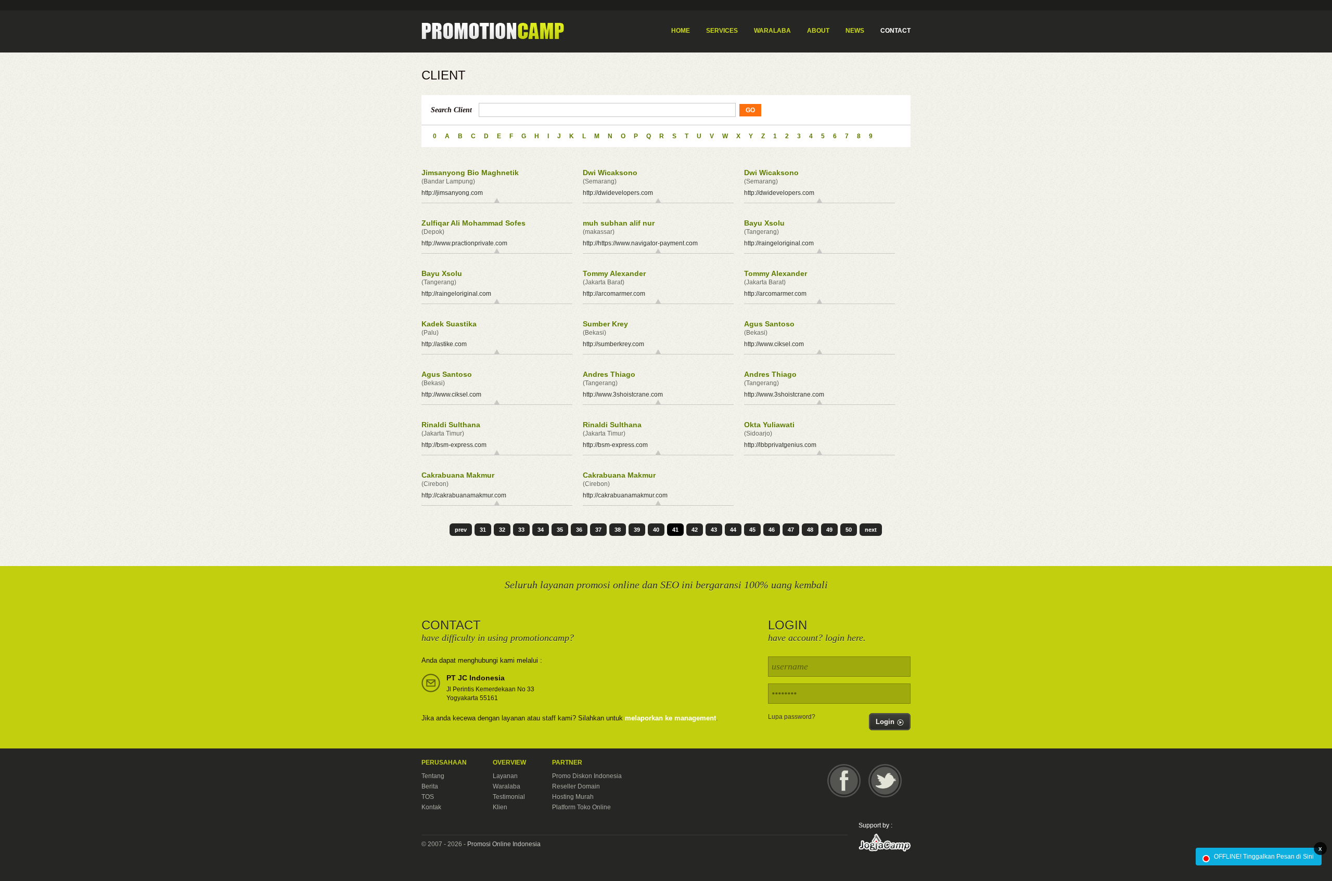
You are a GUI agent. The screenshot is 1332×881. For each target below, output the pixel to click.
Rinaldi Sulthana (450, 424)
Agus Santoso (769, 324)
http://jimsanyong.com (452, 192)
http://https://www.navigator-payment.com (640, 243)
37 (598, 530)
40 (656, 530)
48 (810, 530)
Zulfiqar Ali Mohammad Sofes (473, 223)
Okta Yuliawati (769, 424)
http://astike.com (444, 344)
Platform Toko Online (581, 807)
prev (461, 530)
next (871, 530)
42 (694, 530)
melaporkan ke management (670, 718)
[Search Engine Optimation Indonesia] (492, 31)
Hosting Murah (573, 796)
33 (521, 530)
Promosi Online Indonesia (504, 844)
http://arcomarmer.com (614, 293)
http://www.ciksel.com (774, 344)
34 (540, 530)
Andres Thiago (609, 374)
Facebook (844, 780)
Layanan (505, 776)
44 (733, 530)
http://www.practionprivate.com (464, 243)
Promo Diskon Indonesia (587, 776)
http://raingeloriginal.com (779, 243)
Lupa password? (791, 716)
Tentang (432, 776)
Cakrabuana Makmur (457, 475)
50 (849, 530)
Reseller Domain (576, 786)
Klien (500, 807)
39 (637, 530)
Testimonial (509, 796)
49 (829, 530)
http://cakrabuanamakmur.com (463, 495)
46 (772, 530)
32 (502, 530)
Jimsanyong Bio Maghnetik (470, 172)
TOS (427, 796)
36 (579, 530)
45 (752, 530)
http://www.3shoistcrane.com (623, 394)
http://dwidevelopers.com (618, 192)
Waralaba (506, 786)
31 (483, 530)
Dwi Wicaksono (610, 172)
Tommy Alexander (614, 273)
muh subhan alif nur (619, 223)
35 (560, 530)
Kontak (431, 807)
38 (617, 530)
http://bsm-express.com (453, 445)
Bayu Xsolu (764, 223)
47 (791, 530)
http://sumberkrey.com (613, 344)
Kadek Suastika (449, 324)
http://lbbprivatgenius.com (780, 445)
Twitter (885, 780)
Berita (429, 786)
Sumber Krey (605, 324)
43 (714, 530)
